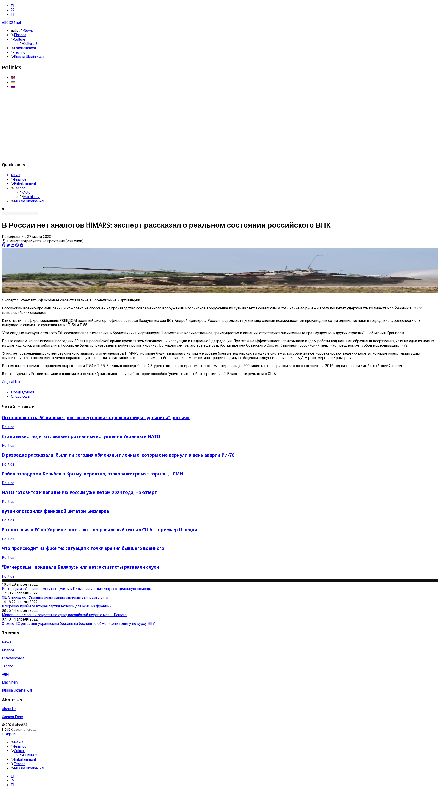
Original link (11, 382)
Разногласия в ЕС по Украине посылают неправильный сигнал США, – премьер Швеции (99, 529)
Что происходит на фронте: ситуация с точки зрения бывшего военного (83, 548)
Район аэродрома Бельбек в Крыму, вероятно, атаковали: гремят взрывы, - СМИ (92, 474)
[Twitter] (12, 10)
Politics (8, 427)
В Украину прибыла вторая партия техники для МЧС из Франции (56, 606)
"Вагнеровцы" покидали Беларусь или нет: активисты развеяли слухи (80, 567)
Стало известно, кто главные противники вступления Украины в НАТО (81, 436)
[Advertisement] (220, 124)
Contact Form (12, 717)
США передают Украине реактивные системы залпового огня (55, 597)
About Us (9, 709)
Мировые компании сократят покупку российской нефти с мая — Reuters (64, 615)
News (28, 30)
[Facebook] (12, 6)
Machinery (31, 197)
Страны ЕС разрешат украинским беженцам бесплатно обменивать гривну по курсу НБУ (78, 623)
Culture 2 (30, 43)
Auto (26, 192)
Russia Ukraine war (29, 57)
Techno (19, 52)
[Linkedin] (12, 14)
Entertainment (25, 48)
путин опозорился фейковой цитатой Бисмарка (55, 511)
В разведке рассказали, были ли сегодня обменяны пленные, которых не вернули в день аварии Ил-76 (118, 455)
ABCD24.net (11, 22)
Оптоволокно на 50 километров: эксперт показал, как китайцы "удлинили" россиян (96, 417)
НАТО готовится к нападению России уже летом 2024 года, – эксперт (79, 492)
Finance (20, 35)
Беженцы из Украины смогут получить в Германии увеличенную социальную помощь (76, 589)
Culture (19, 39)
